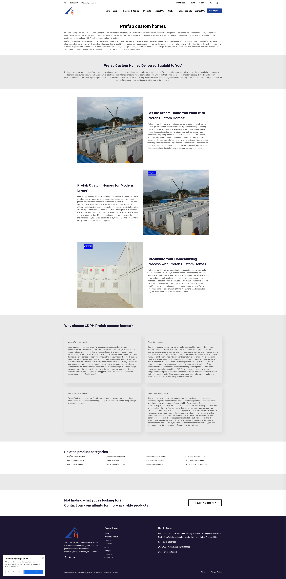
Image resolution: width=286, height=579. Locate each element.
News (192, 3)
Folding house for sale (155, 460)
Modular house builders (194, 460)
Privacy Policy (216, 572)
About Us (160, 11)
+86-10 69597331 (73, 3)
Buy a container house (75, 460)
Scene (116, 11)
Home (107, 11)
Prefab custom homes (76, 456)
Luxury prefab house (75, 464)
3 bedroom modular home (195, 456)
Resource (108, 554)
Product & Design (131, 11)
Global (171, 11)
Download (180, 3)
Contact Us (200, 11)
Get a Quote (214, 11)
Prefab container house (116, 464)
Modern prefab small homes (196, 464)
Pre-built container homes (156, 456)
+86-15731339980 (182, 547)
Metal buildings (113, 460)
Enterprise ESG (185, 11)
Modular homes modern (116, 456)
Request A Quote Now (205, 502)
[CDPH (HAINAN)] (69, 11)
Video (201, 3)
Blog (203, 572)
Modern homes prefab (154, 464)
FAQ (210, 3)
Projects (147, 11)
